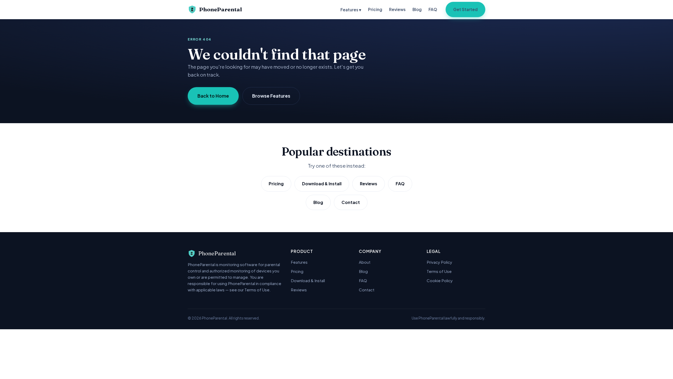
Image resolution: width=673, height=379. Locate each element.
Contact (350, 202)
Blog (417, 9)
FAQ (433, 9)
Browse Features (271, 96)
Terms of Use (439, 271)
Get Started (465, 9)
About (364, 262)
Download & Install (321, 183)
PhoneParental (220, 9)
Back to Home (213, 96)
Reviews (397, 9)
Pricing (375, 9)
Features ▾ (350, 9)
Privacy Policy (439, 262)
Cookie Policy (440, 280)
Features (299, 262)
